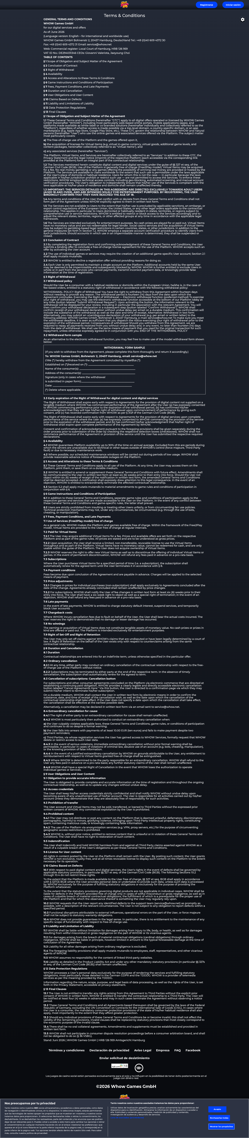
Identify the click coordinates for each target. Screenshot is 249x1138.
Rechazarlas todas (219, 1118)
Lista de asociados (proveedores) (127, 1117)
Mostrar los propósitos (221, 1126)
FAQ (177, 1050)
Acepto (217, 1109)
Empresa (162, 1050)
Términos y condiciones (67, 1050)
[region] (124, 1118)
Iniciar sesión (233, 5)
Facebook (193, 1050)
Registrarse (206, 5)
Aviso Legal (142, 1050)
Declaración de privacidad (109, 1050)
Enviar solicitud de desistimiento (124, 1058)
